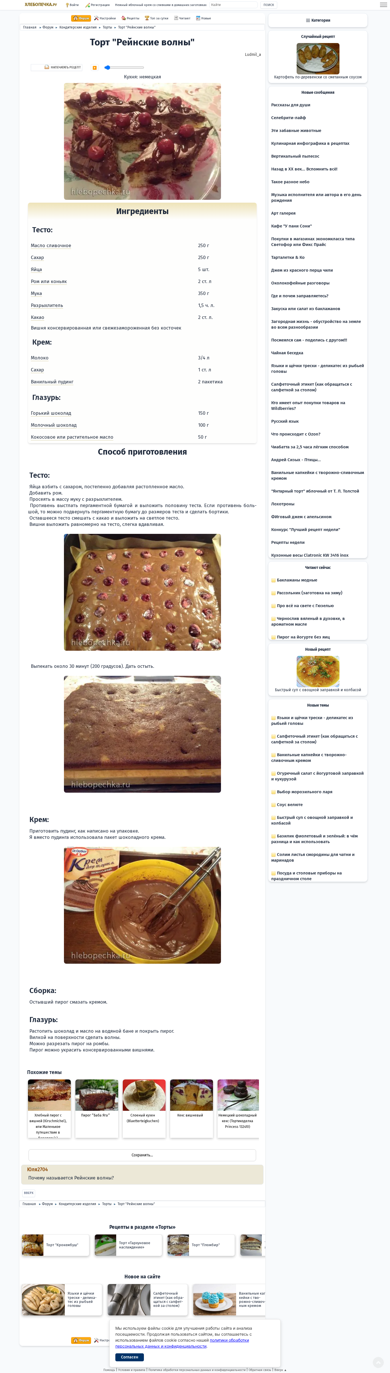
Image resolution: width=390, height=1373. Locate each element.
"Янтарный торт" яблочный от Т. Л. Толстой (315, 491)
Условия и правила (131, 1370)
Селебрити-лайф (288, 117)
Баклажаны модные (296, 580)
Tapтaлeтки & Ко (288, 257)
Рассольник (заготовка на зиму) (309, 592)
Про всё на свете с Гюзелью (305, 605)
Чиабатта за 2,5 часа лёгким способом (310, 446)
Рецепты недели (288, 542)
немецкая (150, 77)
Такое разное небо (290, 181)
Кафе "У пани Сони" (291, 226)
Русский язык (285, 421)
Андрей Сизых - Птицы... (296, 459)
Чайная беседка (287, 352)
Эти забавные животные (296, 130)
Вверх (28, 1193)
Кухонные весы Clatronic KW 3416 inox (310, 555)
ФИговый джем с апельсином (301, 516)
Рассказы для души (290, 104)
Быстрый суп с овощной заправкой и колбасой (318, 690)
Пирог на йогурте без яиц (303, 637)
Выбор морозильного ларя (304, 791)
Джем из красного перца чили (302, 270)
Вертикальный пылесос (295, 156)
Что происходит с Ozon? (295, 434)
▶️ (95, 68)
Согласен (129, 1357)
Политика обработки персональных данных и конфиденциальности (197, 1370)
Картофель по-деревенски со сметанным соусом (318, 77)
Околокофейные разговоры (300, 283)
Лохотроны (282, 504)
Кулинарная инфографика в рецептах (310, 143)
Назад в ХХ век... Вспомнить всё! (304, 169)
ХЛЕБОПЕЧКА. (41, 4)
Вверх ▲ (280, 1370)
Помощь (109, 1370)
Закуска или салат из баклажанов (305, 308)
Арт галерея (283, 213)
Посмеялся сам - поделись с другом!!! (309, 340)
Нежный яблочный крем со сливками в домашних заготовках (160, 5)
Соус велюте (289, 804)
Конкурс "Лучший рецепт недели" (305, 529)
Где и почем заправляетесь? (299, 295)
